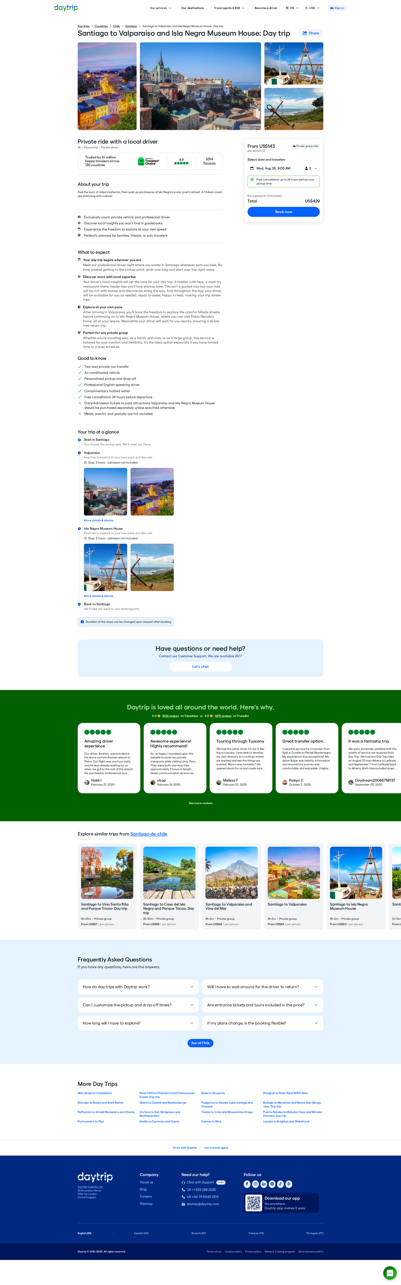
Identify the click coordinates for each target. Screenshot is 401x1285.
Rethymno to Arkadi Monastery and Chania (106, 1112)
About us (146, 1182)
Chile (116, 26)
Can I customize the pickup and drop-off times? (127, 1005)
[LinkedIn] (263, 1184)
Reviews (209, 163)
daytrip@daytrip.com (203, 1204)
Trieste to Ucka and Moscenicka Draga (227, 1112)
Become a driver (266, 8)
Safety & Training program (280, 1251)
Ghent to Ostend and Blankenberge (163, 1102)
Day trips (83, 26)
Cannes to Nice (211, 1121)
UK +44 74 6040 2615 (203, 1197)
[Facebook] (247, 1184)
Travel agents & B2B (227, 8)
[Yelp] (289, 1184)
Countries (101, 26)
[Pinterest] (272, 1184)
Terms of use (214, 1251)
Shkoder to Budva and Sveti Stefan (100, 1102)
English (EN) (84, 1233)
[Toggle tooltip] (263, 150)
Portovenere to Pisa (91, 1121)
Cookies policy (233, 1251)
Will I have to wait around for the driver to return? (253, 986)
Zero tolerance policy (310, 1251)
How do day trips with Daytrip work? (116, 986)
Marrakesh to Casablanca (95, 1093)
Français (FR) (256, 1233)
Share (314, 33)
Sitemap (146, 1203)
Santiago (131, 26)
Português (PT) (315, 1233)
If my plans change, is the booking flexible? (246, 1023)
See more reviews (200, 803)
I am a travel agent (216, 1147)
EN (292, 8)
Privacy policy (253, 1251)
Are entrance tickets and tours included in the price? (256, 1005)
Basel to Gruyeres (213, 1093)
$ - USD (310, 8)
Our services (158, 8)
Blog (143, 1189)
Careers (146, 1196)
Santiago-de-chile (148, 833)
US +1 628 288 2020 (201, 1189)
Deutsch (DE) (198, 1233)
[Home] (66, 8)
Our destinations (192, 8)
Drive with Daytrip (185, 1147)
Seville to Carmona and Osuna (159, 1121)
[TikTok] (280, 1184)
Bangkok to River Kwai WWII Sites (285, 1093)
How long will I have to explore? (111, 1023)
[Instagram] (255, 1184)
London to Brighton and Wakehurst (286, 1121)
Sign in (339, 8)
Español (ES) (141, 1233)
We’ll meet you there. (137, 444)
